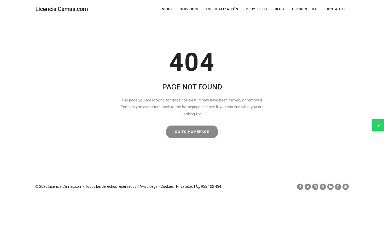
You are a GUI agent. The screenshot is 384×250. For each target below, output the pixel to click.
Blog (279, 9)
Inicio (166, 9)
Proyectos (256, 9)
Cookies (167, 186)
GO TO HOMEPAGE (192, 132)
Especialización (222, 9)
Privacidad (184, 186)
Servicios (189, 9)
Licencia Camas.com (65, 186)
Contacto (335, 9)
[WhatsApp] (378, 125)
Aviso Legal (148, 186)
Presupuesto (305, 9)
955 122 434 (211, 186)
